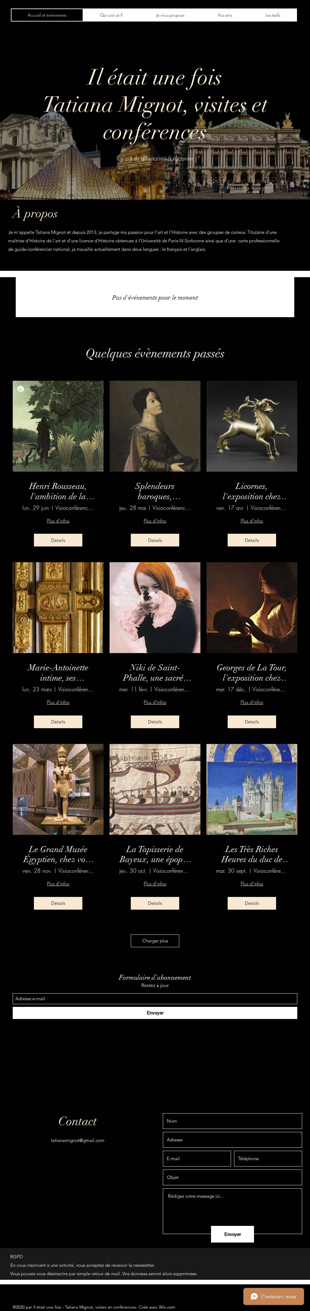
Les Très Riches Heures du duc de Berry (252, 855)
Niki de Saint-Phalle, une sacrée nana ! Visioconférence (155, 673)
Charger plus (155, 941)
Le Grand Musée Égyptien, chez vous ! (58, 855)
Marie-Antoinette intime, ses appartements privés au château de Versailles (58, 673)
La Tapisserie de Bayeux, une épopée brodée (155, 855)
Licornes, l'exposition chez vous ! (252, 491)
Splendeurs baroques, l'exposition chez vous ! (155, 491)
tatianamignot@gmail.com (77, 1140)
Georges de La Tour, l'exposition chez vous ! (252, 673)
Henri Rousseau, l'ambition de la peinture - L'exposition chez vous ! (58, 491)
